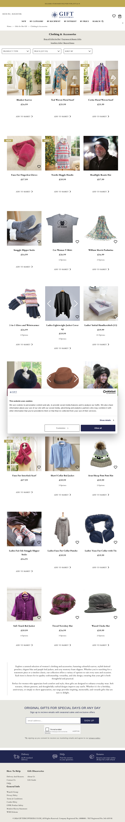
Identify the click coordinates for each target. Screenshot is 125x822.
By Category (36, 21)
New (24, 21)
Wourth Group (12, 792)
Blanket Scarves (24, 99)
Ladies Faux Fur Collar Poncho (63, 550)
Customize (60, 428)
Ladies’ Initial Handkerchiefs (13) (100, 325)
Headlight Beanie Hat (100, 174)
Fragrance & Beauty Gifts (71, 39)
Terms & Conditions (14, 798)
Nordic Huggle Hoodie (62, 174)
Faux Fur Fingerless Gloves (24, 174)
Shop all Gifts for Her (52, 39)
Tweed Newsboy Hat (62, 625)
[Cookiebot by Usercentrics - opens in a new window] (105, 392)
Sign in (6, 14)
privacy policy (94, 738)
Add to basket (23, 116)
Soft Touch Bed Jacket (24, 625)
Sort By (69, 51)
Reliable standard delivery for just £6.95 (62, 4)
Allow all (98, 428)
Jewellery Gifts (56, 43)
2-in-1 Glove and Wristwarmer (24, 325)
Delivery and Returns (15, 776)
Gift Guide (31, 780)
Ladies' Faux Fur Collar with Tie (101, 550)
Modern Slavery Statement (17, 808)
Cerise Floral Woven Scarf (100, 99)
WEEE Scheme (12, 812)
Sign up (89, 720)
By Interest (70, 21)
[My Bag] (120, 16)
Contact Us (11, 780)
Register (17, 14)
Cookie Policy (12, 802)
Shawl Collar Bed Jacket (62, 475)
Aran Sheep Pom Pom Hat (100, 475)
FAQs (9, 783)
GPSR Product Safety (15, 805)
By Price (84, 21)
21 (100, 335)
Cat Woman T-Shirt (62, 250)
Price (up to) (41, 51)
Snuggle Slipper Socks (24, 250)
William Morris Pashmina (100, 250)
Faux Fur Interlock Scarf (24, 475)
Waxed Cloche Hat (101, 625)
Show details (105, 420)
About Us (31, 776)
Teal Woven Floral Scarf (62, 99)
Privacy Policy (12, 795)
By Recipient (53, 21)
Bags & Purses (69, 43)
